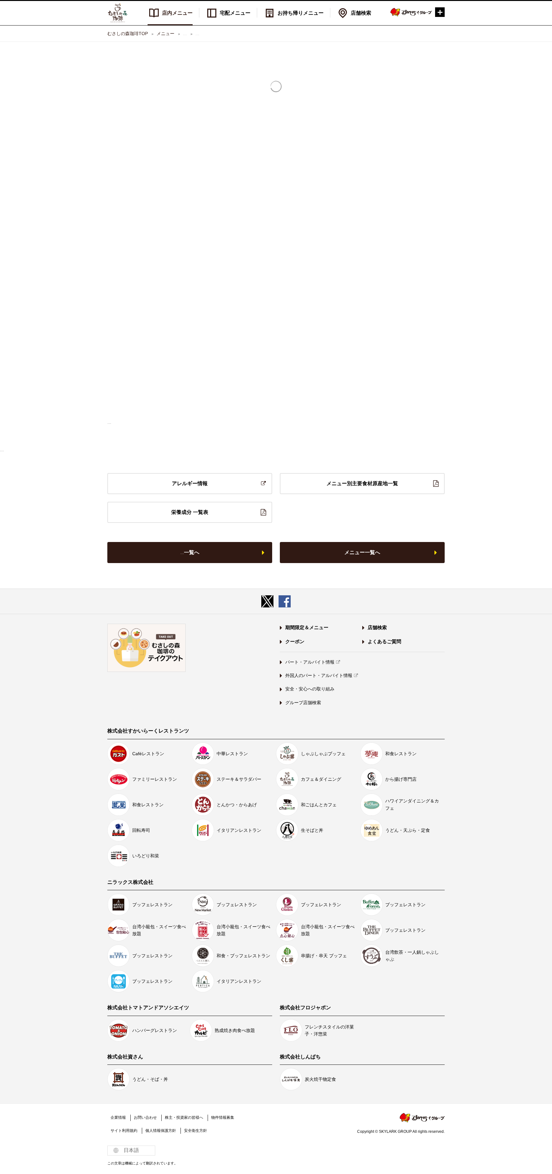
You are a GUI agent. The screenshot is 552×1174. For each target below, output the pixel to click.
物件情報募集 (222, 1117)
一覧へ (189, 552)
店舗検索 (361, 13)
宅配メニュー (235, 13)
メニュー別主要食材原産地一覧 (362, 483)
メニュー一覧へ (362, 552)
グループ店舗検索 (303, 702)
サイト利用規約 (124, 1130)
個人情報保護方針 (160, 1130)
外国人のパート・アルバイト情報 (318, 675)
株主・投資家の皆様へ (184, 1117)
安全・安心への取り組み (309, 688)
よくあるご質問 (384, 641)
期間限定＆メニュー (306, 627)
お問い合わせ (145, 1117)
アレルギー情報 (190, 483)
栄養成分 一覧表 (189, 512)
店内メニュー (177, 13)
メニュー (165, 33)
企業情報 (118, 1117)
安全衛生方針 (195, 1130)
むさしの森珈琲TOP (127, 33)
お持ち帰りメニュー (301, 13)
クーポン (294, 641)
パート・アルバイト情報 (309, 662)
